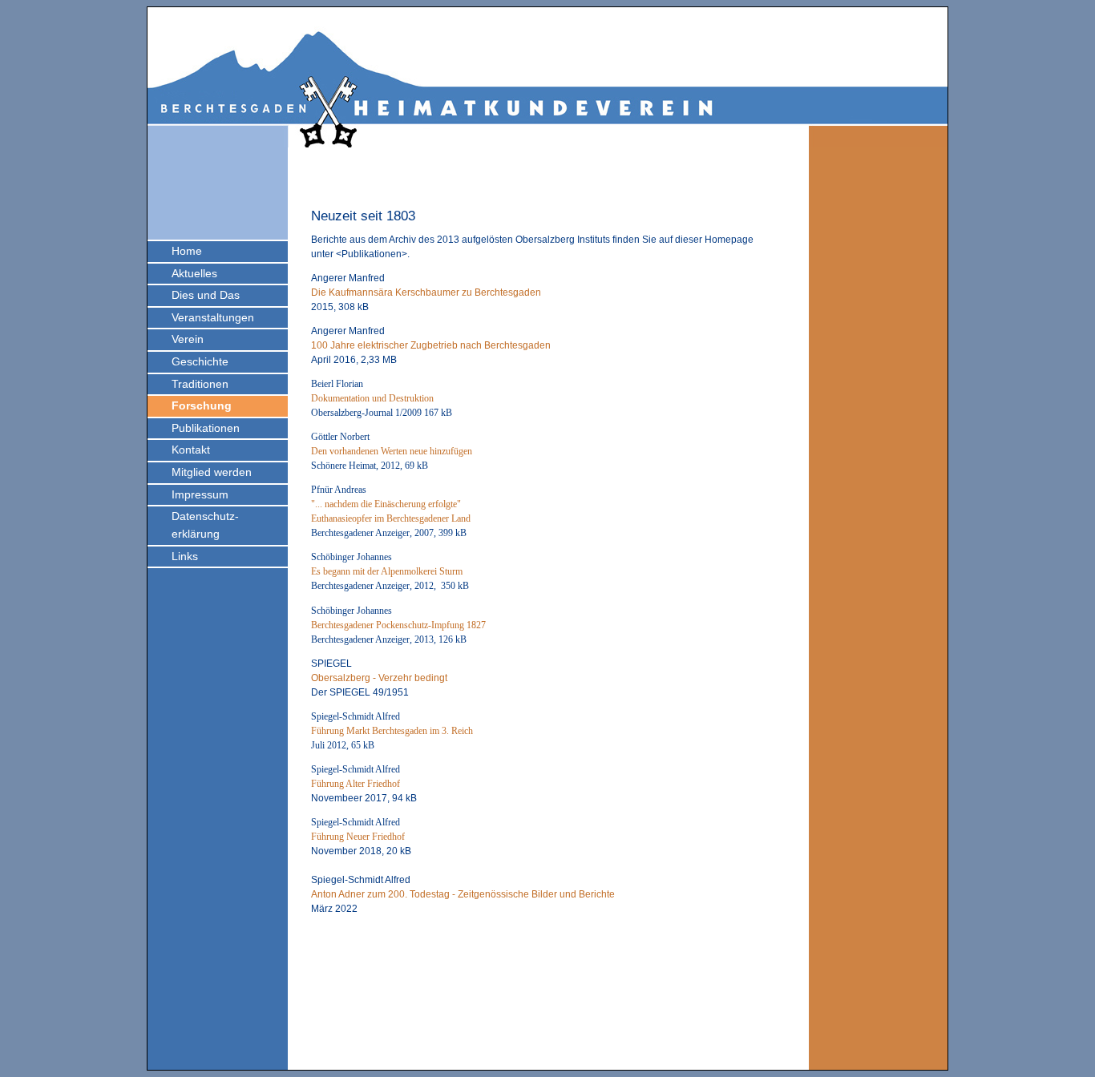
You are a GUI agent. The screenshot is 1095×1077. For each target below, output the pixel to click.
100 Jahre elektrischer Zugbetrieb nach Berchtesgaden (431, 345)
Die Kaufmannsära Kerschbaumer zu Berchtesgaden (426, 292)
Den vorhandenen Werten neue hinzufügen (391, 451)
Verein (188, 339)
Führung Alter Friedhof (355, 783)
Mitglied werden (212, 472)
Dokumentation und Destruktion (372, 398)
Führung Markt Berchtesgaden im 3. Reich (392, 730)
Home (187, 250)
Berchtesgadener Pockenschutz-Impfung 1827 (398, 625)
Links (185, 556)
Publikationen (206, 428)
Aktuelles (194, 273)
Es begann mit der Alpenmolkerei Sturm (387, 571)
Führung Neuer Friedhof (358, 836)
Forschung (202, 405)
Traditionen (200, 383)
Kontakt (191, 449)
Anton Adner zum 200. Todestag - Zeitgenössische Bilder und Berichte (463, 894)
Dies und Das (206, 294)
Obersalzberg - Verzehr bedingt (379, 678)
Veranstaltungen (213, 317)
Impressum (200, 494)
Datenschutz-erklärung (205, 525)
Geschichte (200, 361)
